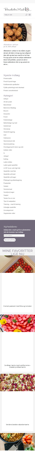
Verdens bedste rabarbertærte (17, 424)
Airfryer (6, 99)
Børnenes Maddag (10, 108)
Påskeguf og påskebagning (13, 180)
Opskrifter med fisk (10, 171)
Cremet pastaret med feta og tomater (17, 306)
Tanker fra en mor (9, 198)
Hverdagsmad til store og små (13, 147)
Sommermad (8, 189)
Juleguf (6, 156)
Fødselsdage (8, 120)
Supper (6, 195)
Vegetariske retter (9, 213)
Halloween (7, 138)
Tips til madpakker (10, 201)
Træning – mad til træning (12, 204)
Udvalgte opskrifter (10, 207)
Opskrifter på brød (9, 174)
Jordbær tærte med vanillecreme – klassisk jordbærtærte (17, 366)
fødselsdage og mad (10, 123)
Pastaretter (7, 183)
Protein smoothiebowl (11, 90)
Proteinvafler (8, 78)
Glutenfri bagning (9, 132)
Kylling (6, 159)
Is (4, 153)
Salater (6, 186)
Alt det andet (8, 102)
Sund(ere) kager (9, 192)
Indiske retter (8, 150)
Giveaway (7, 129)
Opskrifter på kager (10, 177)
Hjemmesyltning (9, 144)
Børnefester (7, 105)
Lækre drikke (8, 162)
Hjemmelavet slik (9, 141)
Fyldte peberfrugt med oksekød (14, 87)
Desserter (7, 114)
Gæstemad (7, 126)
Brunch (6, 111)
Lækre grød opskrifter (11, 165)
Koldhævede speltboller (11, 84)
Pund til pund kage (10, 81)
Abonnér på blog (9, 240)
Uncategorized (8, 210)
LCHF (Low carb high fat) (12, 168)
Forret (5, 117)
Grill (5, 135)
